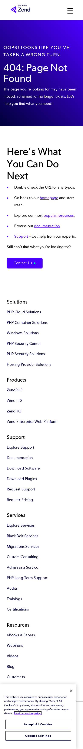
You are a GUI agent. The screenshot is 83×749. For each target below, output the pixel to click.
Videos (12, 656)
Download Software (23, 468)
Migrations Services (23, 546)
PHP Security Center (24, 343)
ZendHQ (14, 411)
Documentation (20, 457)
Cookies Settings (38, 735)
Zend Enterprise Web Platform (32, 421)
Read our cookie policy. (27, 713)
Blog (10, 666)
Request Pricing (20, 499)
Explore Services (20, 525)
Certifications (18, 609)
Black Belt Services (22, 536)
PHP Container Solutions (27, 322)
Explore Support (20, 447)
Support (21, 236)
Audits (12, 588)
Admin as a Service (22, 567)
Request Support (21, 489)
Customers (16, 677)
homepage (49, 198)
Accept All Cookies (38, 724)
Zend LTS (14, 400)
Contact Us (23, 263)
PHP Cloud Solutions (24, 312)
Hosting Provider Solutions (29, 364)
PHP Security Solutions (26, 354)
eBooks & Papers (21, 635)
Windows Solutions (23, 333)
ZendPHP (15, 390)
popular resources (59, 215)
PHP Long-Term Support (27, 577)
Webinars (15, 645)
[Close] (71, 690)
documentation (47, 226)
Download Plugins (22, 479)
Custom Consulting (23, 557)
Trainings (14, 599)
